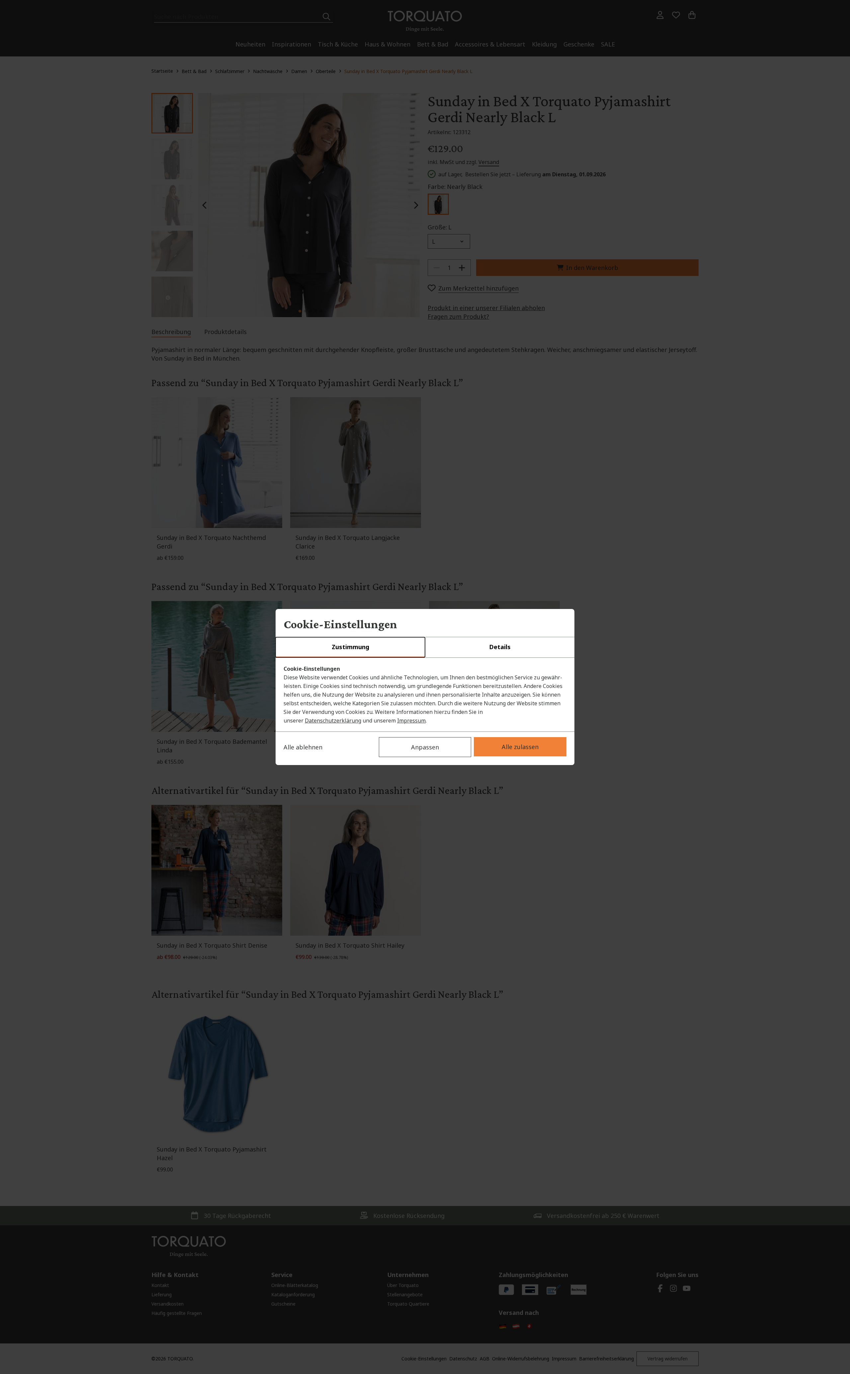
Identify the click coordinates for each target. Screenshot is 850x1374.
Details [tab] (500, 647)
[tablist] (425, 647)
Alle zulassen (520, 747)
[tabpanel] (425, 694)
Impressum (411, 720)
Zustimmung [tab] (350, 647)
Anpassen (425, 747)
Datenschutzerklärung (333, 720)
